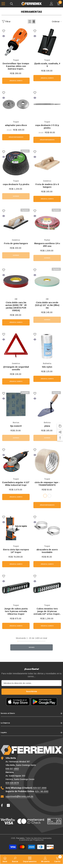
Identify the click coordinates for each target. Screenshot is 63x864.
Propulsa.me (38, 840)
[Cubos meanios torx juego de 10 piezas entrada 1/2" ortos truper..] (47, 587)
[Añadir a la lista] (3, 31)
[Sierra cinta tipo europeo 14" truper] (15, 528)
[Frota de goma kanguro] (15, 222)
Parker (47, 240)
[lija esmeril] (15, 404)
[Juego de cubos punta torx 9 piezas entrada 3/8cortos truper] (15, 587)
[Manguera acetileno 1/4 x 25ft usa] (47, 222)
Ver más (31, 647)
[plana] (47, 404)
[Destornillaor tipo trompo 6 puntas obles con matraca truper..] (15, 42)
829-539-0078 (12, 783)
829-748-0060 (41, 791)
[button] (30, 21)
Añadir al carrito (16, 80)
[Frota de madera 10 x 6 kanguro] (47, 163)
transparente (45, 496)
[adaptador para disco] (15, 104)
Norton (16, 423)
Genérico (47, 181)
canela (49, 496)
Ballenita (47, 363)
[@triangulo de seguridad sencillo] (15, 345)
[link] (15, 859)
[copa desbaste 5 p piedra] (15, 163)
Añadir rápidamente (16, 137)
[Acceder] (51, 3)
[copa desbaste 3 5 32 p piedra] (47, 104)
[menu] (3, 3)
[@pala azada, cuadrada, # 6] (47, 42)
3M (16, 299)
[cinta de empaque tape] (47, 461)
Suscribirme (31, 691)
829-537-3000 (39, 788)
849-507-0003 (12, 768)
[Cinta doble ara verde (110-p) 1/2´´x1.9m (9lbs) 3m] (47, 281)
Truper (16, 60)
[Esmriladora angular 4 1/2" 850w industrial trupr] (15, 461)
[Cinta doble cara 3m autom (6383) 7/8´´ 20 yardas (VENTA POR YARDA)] (15, 281)
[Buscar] (11, 4)
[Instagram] (8, 805)
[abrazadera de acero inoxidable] (47, 528)
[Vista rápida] (3, 36)
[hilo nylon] (47, 345)
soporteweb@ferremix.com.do (19, 796)
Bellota (47, 423)
